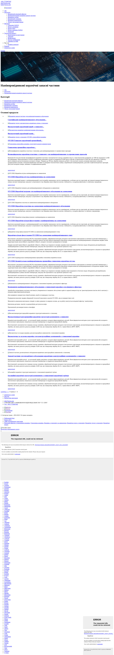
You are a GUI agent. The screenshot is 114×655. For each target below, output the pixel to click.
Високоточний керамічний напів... (21, 134)
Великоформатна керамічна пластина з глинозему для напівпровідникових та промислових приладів (47, 154)
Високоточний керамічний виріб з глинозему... (26, 127)
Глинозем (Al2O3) (13, 25)
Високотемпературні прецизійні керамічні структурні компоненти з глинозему (38, 317)
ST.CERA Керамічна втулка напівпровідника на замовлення (31, 177)
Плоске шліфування (14, 39)
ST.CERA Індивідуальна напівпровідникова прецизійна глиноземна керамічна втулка (41, 261)
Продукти (7, 12)
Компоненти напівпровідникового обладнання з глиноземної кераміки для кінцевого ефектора (44, 287)
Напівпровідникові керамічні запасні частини (22, 15)
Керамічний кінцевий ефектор (17, 14)
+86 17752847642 (6, 1)
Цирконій (11, 31)
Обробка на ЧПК (13, 41)
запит (9, 170)
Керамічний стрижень (14, 19)
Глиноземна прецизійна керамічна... (22, 147)
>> (8, 392)
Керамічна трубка (13, 17)
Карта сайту (8, 420)
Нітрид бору (11, 28)
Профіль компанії (13, 44)
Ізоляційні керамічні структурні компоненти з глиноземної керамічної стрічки (38, 376)
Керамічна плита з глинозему (76, 423)
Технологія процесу (10, 33)
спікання (10, 36)
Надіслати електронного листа (10, 429)
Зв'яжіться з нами (9, 48)
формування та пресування (16, 35)
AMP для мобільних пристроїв (13, 421)
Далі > (5, 392)
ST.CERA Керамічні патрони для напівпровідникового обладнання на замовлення (40, 191)
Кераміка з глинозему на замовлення (55, 423)
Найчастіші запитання (11, 398)
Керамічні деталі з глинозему (94, 423)
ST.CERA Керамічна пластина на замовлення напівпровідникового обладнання (39, 206)
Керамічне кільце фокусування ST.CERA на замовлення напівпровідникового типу (40, 235)
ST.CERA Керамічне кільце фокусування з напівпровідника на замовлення (37, 221)
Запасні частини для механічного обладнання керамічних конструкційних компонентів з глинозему (47, 356)
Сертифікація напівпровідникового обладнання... (27, 120)
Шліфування (11, 38)
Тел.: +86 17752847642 (11, 404)
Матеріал (7, 23)
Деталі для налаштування (15, 22)
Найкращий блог (9, 418)
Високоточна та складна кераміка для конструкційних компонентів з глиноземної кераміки (43, 336)
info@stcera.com (5, 3)
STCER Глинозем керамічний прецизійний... (25, 140)
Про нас (6, 396)
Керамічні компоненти (15, 20)
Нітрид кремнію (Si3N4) (15, 30)
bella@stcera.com (6, 4)
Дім (5, 11)
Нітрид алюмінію (13, 27)
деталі (13, 170)
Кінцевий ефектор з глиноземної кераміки (17, 423)
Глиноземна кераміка (37, 423)
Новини (6, 46)
